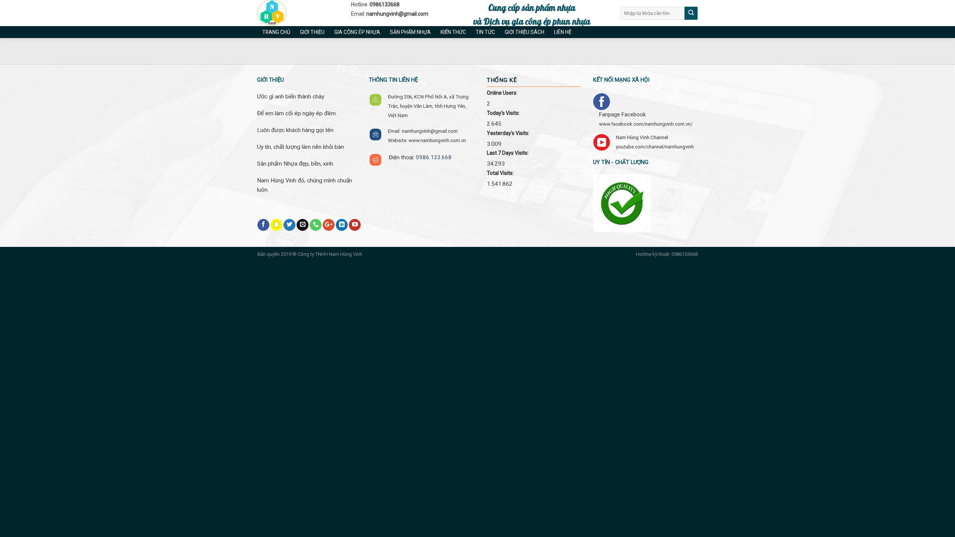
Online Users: (502, 93)
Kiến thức (453, 32)
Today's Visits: (503, 113)
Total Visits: (500, 173)
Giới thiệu (312, 32)
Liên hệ (563, 32)
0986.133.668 (434, 157)
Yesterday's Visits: (508, 133)
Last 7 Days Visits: (508, 153)
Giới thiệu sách (524, 32)
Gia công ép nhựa (357, 32)
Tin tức (485, 32)
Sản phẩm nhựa (410, 32)
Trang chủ (276, 32)
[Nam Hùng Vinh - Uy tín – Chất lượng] (298, 13)
